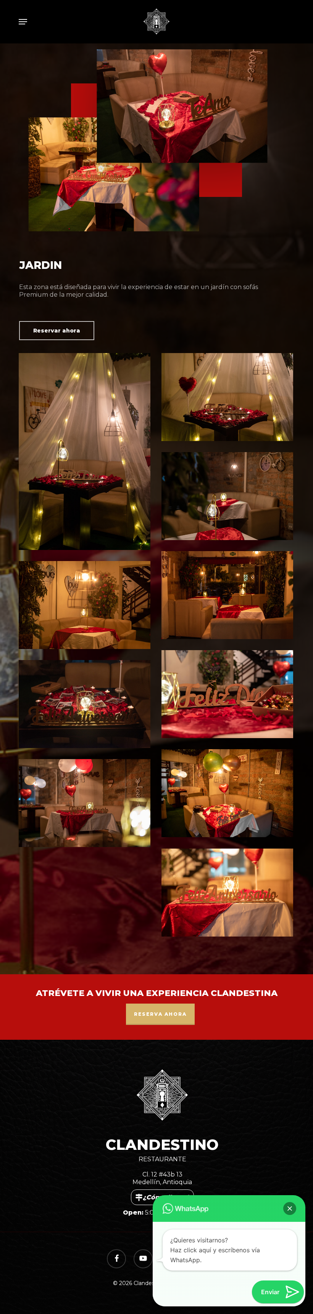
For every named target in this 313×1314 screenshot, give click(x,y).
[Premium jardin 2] (229, 399)
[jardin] (229, 498)
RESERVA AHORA (160, 1014)
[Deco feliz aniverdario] (86, 706)
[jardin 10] (229, 597)
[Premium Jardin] (86, 453)
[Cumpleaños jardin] (229, 795)
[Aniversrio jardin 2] (86, 805)
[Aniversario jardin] (229, 894)
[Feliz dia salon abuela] (229, 696)
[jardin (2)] (86, 607)
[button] (23, 22)
